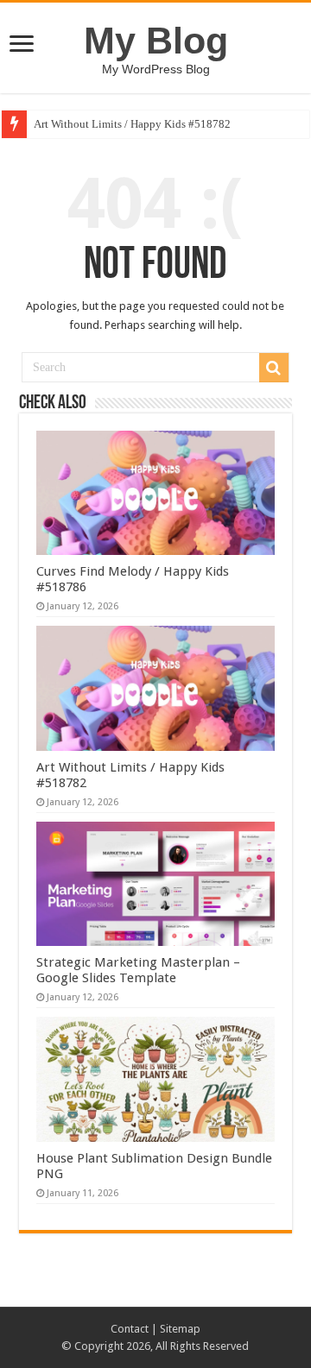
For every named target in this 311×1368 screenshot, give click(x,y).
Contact (130, 1328)
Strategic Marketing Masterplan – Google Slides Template (138, 970)
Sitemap (180, 1328)
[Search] (274, 367)
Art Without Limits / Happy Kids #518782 (132, 123)
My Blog (156, 40)
